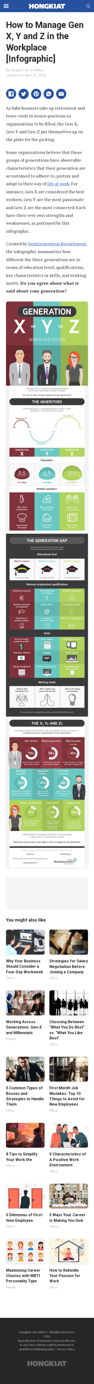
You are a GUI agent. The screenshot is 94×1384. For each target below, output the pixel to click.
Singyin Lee (20, 70)
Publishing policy (44, 1349)
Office (38, 70)
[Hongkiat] (47, 6)
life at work (58, 183)
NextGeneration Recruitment (57, 244)
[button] (11, 94)
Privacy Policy (66, 1349)
